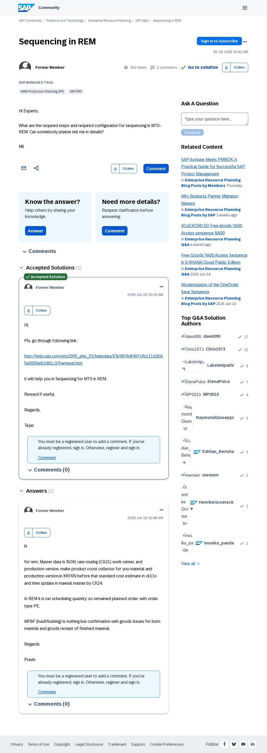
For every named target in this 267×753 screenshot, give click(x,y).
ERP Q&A (142, 20)
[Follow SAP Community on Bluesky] (234, 744)
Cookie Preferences (167, 744)
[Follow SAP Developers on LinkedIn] (253, 744)
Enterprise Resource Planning (109, 20)
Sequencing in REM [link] (167, 20)
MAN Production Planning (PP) (42, 91)
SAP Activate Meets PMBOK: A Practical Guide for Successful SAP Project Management (213, 166)
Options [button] (245, 42)
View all (188, 563)
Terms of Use (38, 744)
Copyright (62, 744)
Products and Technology (65, 20)
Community (48, 7)
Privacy (17, 744)
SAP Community (30, 20)
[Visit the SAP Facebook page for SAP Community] (224, 744)
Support (138, 744)
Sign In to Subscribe (219, 41)
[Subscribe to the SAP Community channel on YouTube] (243, 744)
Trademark (117, 744)
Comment (156, 168)
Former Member (50, 67)
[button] (226, 67)
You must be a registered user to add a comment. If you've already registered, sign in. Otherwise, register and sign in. (91, 444)
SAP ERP (76, 91)
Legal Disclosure (89, 744)
